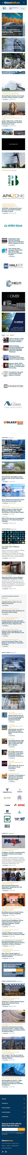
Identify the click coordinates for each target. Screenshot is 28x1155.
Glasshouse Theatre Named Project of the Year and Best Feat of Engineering (13, 1003)
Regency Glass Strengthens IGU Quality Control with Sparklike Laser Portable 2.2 (13, 632)
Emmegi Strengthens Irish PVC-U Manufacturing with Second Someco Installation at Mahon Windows (13, 942)
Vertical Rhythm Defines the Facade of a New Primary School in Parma (13, 96)
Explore (4, 1098)
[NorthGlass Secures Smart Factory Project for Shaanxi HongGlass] (13, 899)
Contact (8, 1145)
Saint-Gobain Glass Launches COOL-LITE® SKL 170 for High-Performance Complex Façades (15, 251)
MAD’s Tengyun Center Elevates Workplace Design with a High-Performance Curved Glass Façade (13, 511)
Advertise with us (15, 1145)
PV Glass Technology (16, 918)
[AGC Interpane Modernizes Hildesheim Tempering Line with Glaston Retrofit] (13, 874)
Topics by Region (6, 1107)
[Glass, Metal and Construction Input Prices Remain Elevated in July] (13, 490)
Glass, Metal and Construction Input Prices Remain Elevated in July (13, 500)
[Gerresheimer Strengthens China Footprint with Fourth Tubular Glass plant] (13, 467)
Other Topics (5, 1116)
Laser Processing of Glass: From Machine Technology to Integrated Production (12, 643)
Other (16, 206)
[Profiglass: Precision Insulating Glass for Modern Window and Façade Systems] (13, 841)
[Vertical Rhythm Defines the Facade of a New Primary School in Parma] (13, 84)
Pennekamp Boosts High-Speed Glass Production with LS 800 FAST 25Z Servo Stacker (16, 743)
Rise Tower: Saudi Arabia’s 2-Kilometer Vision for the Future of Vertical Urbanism (12, 955)
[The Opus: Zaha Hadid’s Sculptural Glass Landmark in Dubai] (13, 663)
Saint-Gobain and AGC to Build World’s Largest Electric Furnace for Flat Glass (16, 731)
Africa (3, 516)
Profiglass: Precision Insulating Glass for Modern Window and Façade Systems (13, 854)
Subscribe (19, 970)
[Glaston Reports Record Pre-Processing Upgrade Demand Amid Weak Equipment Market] (4, 714)
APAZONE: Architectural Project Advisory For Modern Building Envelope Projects (12, 210)
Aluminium (6, 42)
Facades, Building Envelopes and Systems (12, 43)
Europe (12, 116)
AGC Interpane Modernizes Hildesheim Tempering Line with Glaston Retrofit (12, 887)
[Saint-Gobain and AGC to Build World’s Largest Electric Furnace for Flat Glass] (4, 727)
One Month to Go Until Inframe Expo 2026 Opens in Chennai (16, 373)
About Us (4, 1145)
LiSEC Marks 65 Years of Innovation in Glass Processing (16, 767)
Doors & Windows (8, 575)
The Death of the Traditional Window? (10, 547)
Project (15, 60)
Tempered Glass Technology (8, 910)
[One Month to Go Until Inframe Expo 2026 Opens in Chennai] (6, 373)
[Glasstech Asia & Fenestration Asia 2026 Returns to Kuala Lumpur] (6, 357)
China (8, 506)
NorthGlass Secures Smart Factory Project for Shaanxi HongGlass (12, 912)
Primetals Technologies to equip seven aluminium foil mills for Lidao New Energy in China (16, 777)
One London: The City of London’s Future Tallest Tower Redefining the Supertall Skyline (13, 1056)
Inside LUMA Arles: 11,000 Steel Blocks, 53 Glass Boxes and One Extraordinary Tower (12, 122)
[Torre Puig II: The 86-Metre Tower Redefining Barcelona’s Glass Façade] (13, 45)
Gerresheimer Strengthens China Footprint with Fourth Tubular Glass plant (13, 478)
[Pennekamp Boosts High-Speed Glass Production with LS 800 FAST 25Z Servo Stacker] (4, 741)
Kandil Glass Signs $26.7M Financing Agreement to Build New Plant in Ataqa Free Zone (16, 241)
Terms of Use (14, 974)
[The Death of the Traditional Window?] (13, 537)
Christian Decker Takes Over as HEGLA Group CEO (12, 602)
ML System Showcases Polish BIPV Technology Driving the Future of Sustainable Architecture (16, 754)
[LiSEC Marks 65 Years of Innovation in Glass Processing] (4, 763)
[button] (3, 2)
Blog (16, 42)
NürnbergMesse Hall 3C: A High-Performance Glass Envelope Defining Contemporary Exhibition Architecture (12, 1083)
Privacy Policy (7, 974)
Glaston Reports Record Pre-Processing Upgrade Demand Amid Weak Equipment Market (16, 718)
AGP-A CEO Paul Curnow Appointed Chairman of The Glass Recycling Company (13, 520)
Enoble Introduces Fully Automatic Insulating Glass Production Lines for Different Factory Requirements (13, 622)
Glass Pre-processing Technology (9, 205)
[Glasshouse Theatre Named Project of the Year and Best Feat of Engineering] (13, 989)
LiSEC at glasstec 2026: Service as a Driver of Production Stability (16, 340)
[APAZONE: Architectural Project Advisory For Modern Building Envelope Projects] (13, 196)
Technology (5, 1103)
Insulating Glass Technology (8, 619)
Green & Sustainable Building (9, 682)
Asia (3, 506)
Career (6, 600)
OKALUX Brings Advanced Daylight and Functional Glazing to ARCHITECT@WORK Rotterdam (16, 349)
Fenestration (6, 680)
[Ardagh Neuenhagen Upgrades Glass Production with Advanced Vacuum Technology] (13, 449)
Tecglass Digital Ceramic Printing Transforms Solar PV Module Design (13, 933)
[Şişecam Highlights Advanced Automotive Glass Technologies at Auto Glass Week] (13, 24)
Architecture (11, 42)
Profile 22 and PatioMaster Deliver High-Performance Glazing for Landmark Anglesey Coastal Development (12, 922)
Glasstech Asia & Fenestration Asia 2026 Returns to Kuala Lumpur (16, 357)
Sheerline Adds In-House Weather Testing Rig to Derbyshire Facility (12, 578)
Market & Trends (7, 60)
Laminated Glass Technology (8, 206)
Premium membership (6, 1147)
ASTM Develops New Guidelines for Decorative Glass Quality (13, 611)
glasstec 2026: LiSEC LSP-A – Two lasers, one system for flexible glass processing (16, 366)
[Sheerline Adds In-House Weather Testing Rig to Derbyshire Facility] (13, 567)
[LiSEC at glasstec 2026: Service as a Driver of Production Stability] (6, 340)
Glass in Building (6, 1112)
